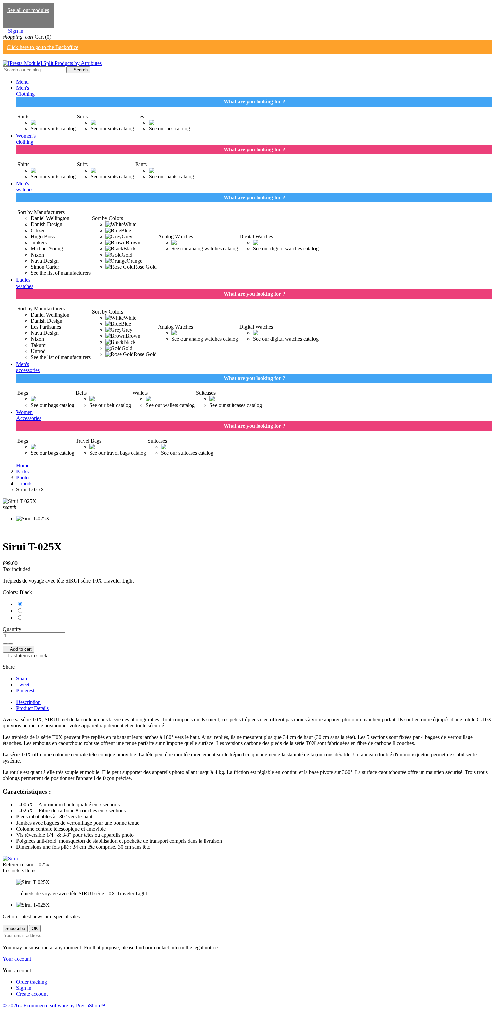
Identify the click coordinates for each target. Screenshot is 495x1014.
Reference (14, 864)
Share (22, 678)
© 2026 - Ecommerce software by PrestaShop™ (54, 1005)
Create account (32, 994)
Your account (17, 959)
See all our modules (28, 10)
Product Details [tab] (32, 708)
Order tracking (31, 982)
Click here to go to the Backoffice (42, 47)
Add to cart (18, 649)
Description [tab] (28, 702)
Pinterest (25, 690)
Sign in (23, 988)
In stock (11, 870)
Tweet (22, 684)
